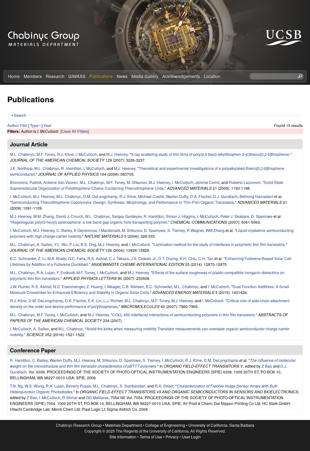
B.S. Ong (88, 244)
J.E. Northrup (21, 168)
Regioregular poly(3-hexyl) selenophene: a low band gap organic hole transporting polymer (89, 222)
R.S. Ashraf (97, 258)
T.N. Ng (16, 386)
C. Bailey (64, 230)
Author (13, 125)
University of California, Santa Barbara (221, 425)
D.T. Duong (168, 258)
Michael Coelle (151, 196)
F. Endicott (66, 272)
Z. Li (42, 258)
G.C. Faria (76, 258)
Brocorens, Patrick (25, 182)
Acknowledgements (181, 76)
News (122, 76)
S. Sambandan (132, 386)
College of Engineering (165, 425)
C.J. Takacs (119, 258)
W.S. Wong (34, 386)
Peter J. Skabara (234, 216)
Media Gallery (145, 76)
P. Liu (74, 244)
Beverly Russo (78, 386)
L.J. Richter (113, 300)
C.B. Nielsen (133, 286)
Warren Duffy (177, 196)
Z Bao (267, 366)
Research (55, 76)
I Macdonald (109, 230)
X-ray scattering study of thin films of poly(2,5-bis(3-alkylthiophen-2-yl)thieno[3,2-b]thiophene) (210, 154)
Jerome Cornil (207, 182)
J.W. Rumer (20, 286)
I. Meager (112, 286)
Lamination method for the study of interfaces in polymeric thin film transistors (219, 244)
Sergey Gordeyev (127, 216)
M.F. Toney (46, 154)
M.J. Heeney (117, 154)
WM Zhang (215, 230)
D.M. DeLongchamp (100, 196)
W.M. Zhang (43, 216)
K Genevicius (85, 230)
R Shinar (70, 397)
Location (212, 76)
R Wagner (195, 230)
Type (34, 125)
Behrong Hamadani (256, 196)
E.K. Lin (94, 300)
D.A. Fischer (200, 196)
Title (23, 125)
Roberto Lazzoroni (245, 182)
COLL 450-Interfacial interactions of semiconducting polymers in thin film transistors (183, 314)
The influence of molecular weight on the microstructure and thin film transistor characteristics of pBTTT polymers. (152, 363)
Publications (101, 76)
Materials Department (123, 425)
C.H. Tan (205, 258)
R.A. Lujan (46, 272)
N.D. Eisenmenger (69, 286)
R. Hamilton (71, 168)
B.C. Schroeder (23, 258)
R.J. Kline (65, 154)
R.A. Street (164, 386)
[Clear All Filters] (74, 131)
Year (47, 125)
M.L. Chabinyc (22, 154)
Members (33, 76)
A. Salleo (44, 244)
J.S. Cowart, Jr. (143, 258)
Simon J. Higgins (180, 216)
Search (20, 115)
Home (14, 76)
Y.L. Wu (60, 244)
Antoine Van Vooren (60, 182)
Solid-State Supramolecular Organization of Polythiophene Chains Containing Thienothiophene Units (146, 185)
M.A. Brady (56, 258)
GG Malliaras (97, 397)
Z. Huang (94, 286)
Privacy (172, 437)
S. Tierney (176, 230)
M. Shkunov (137, 182)
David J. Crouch (69, 216)
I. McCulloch (86, 154)
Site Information (122, 437)
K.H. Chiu (188, 258)
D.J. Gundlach (225, 196)
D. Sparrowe (261, 216)
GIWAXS (76, 76)
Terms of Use (151, 437)
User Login (191, 437)
